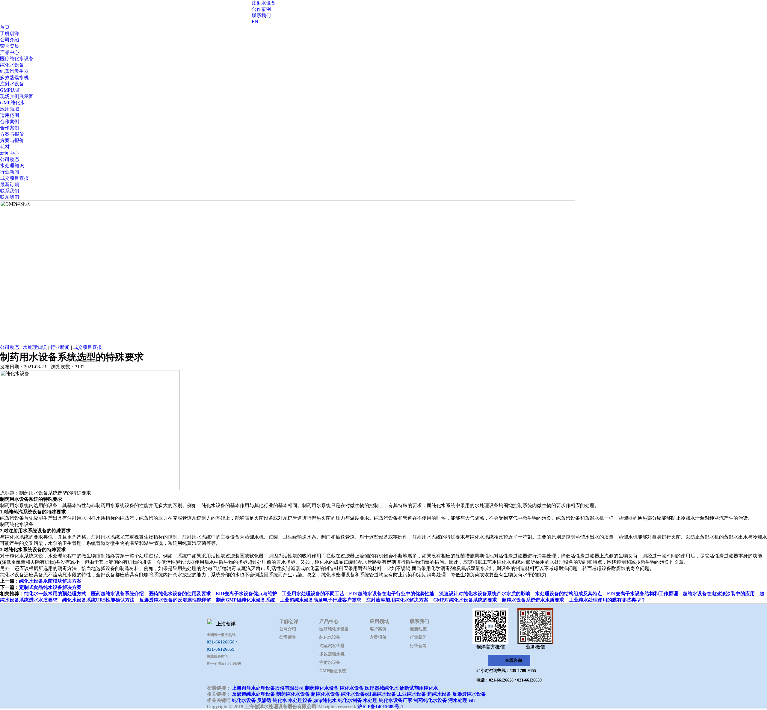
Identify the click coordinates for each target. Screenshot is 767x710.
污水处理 (457, 700)
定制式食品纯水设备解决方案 (50, 587)
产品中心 (9, 52)
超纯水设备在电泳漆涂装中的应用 (719, 593)
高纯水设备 (384, 694)
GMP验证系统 (332, 671)
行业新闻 (9, 171)
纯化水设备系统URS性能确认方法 (98, 599)
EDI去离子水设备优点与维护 (246, 593)
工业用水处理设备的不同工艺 (313, 593)
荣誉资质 (9, 46)
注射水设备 (264, 2)
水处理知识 (12, 165)
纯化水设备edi (356, 694)
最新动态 (418, 629)
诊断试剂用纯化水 (419, 688)
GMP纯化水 (12, 102)
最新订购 (9, 184)
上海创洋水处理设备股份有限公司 (268, 688)
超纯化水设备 (325, 694)
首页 (5, 27)
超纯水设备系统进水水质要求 (533, 599)
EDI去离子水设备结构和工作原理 (642, 593)
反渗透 (264, 700)
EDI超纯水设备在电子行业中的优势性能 (391, 593)
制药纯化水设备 (322, 688)
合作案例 (261, 9)
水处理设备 (300, 700)
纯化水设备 (12, 64)
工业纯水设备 (411, 694)
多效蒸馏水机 (14, 77)
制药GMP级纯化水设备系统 (245, 599)
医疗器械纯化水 (381, 688)
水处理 (370, 700)
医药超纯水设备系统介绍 (117, 593)
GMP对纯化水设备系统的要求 (465, 599)
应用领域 (9, 108)
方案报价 (378, 637)
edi (472, 700)
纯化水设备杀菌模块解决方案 (50, 581)
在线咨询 (513, 660)
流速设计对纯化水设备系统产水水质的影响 (484, 593)
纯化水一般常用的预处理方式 (55, 593)
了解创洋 (9, 33)
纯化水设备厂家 (395, 700)
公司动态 (9, 159)
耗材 (5, 146)
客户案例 (378, 629)
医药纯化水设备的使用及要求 (180, 593)
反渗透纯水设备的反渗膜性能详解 (175, 599)
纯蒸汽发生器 (14, 71)
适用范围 (9, 115)
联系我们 (261, 15)
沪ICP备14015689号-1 (380, 706)
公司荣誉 (287, 637)
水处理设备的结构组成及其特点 (568, 593)
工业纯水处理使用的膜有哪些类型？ (607, 599)
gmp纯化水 (325, 700)
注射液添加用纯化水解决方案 (397, 599)
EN (255, 21)
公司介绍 (9, 39)
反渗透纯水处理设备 (253, 694)
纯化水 (280, 700)
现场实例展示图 (17, 96)
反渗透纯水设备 (469, 694)
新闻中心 (9, 153)
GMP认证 (10, 90)
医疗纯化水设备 (17, 58)
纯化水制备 (350, 700)
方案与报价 (12, 134)
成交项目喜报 (14, 178)
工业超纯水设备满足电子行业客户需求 (320, 599)
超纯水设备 (439, 694)
